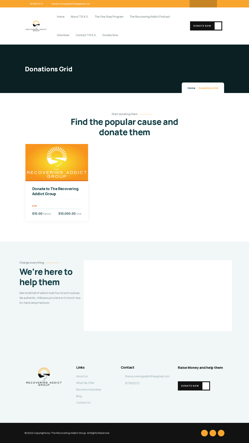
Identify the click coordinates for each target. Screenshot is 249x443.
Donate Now (202, 25)
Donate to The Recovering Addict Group (55, 191)
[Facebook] (196, 4)
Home (191, 88)
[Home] (36, 25)
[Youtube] (203, 4)
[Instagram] (210, 4)
